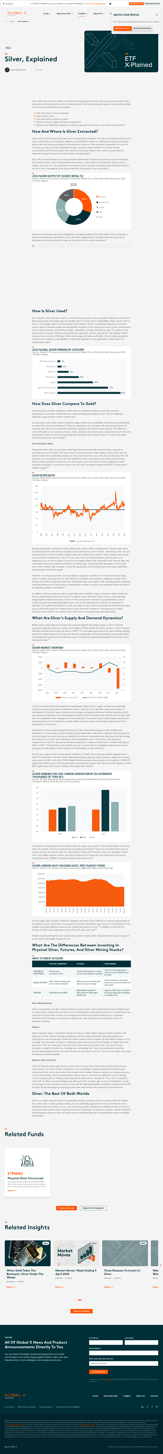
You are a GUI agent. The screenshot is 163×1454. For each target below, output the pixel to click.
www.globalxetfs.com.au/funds (14, 1425)
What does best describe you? (101, 1359)
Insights (12, 21)
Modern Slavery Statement (27, 1407)
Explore (11, 1190)
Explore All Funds (66, 1208)
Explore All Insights (81, 1311)
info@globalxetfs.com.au (87, 1425)
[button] (47, 13)
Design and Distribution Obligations (68, 1407)
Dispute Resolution (46, 1407)
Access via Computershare (95, 4)
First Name (93, 1338)
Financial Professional (142, 28)
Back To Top (10, 1446)
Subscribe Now (98, 1371)
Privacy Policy (107, 1379)
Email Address (94, 1348)
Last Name (129, 1338)
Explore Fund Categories (93, 1208)
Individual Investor (122, 28)
